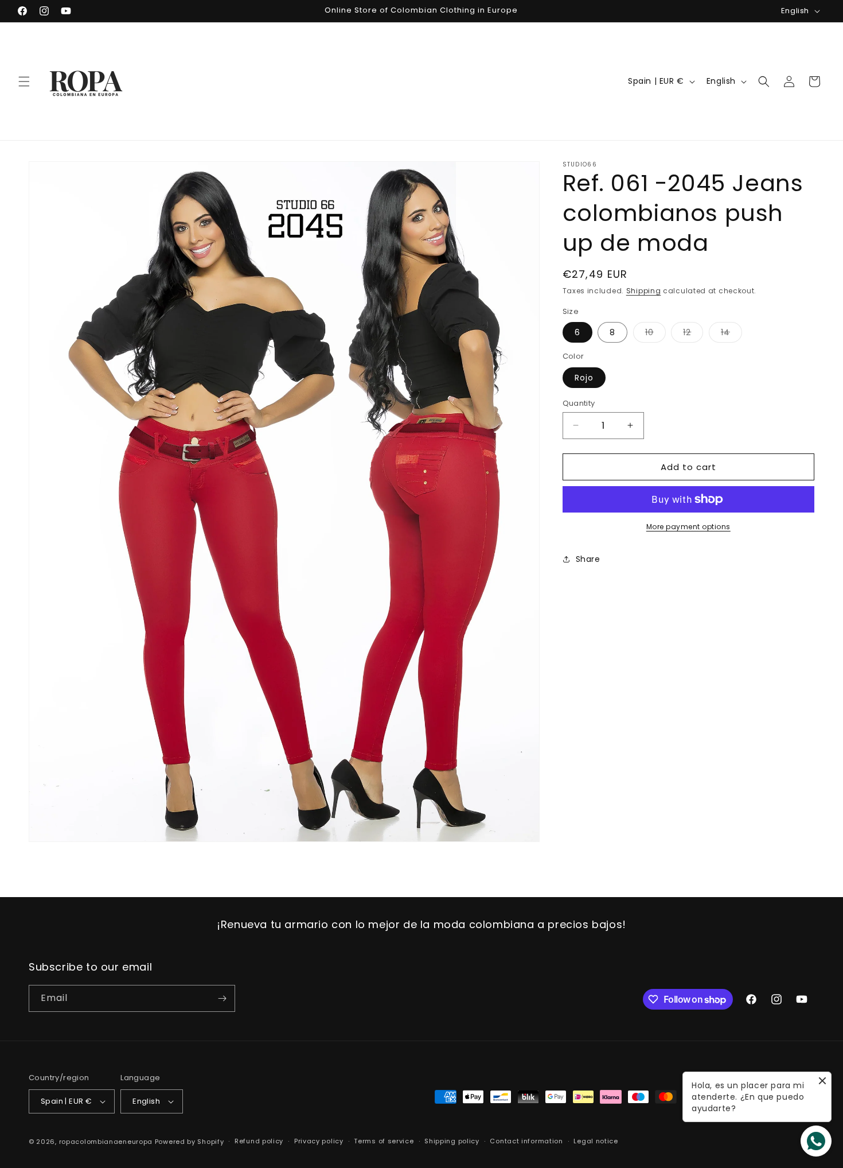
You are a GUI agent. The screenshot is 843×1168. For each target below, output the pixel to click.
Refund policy (259, 1141)
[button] (24, 81)
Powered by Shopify (189, 1141)
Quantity (579, 402)
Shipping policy (451, 1141)
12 (693, 334)
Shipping (643, 291)
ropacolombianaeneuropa (106, 1141)
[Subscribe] (222, 998)
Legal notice (595, 1141)
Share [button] (588, 558)
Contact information (526, 1141)
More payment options (688, 526)
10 (655, 334)
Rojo (584, 377)
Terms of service (383, 1141)
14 (731, 334)
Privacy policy (319, 1141)
